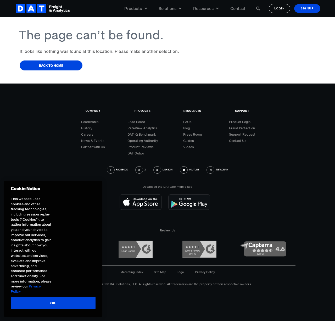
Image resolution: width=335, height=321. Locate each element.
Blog (186, 128)
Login (279, 8)
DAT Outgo (135, 153)
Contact (237, 8)
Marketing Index (131, 272)
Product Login (239, 122)
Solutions (167, 8)
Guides (188, 140)
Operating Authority (142, 140)
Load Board (136, 122)
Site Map (160, 272)
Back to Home (51, 65)
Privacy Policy (205, 272)
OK (53, 303)
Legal (181, 272)
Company (93, 110)
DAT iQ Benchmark (141, 134)
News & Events (92, 140)
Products (133, 8)
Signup (307, 8)
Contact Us (237, 140)
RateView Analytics (142, 128)
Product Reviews (140, 147)
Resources (203, 8)
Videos (188, 147)
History (86, 128)
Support (242, 110)
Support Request (242, 134)
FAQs (187, 122)
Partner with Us (93, 147)
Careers (87, 134)
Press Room (192, 134)
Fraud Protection (242, 128)
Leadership (90, 122)
